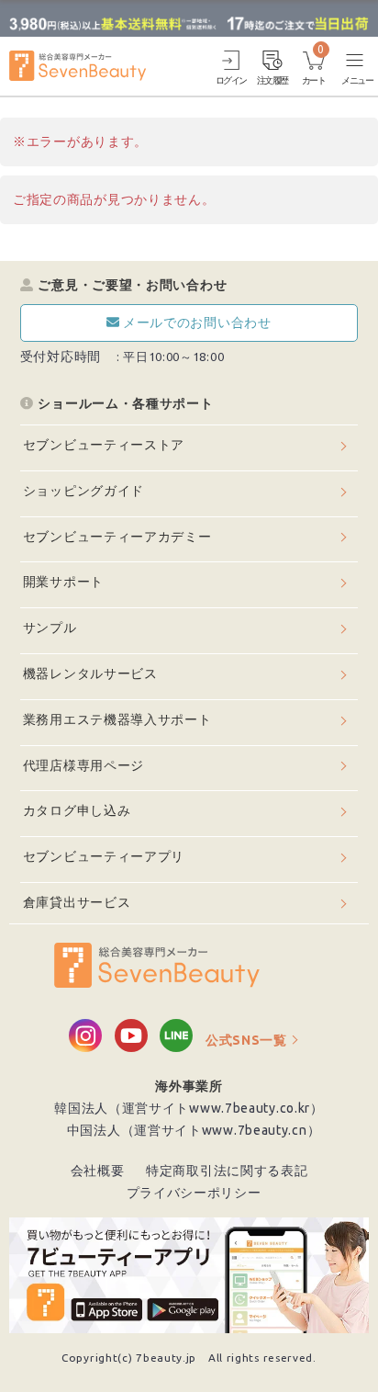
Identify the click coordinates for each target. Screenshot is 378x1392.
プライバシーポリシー (194, 1192)
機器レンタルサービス (90, 673)
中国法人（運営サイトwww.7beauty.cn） (194, 1130)
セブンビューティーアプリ (103, 856)
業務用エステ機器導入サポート (117, 719)
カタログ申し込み (77, 810)
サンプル (50, 627)
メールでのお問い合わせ (197, 322)
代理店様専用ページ (83, 765)
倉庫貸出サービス (77, 902)
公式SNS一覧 (246, 1040)
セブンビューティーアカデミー (117, 536)
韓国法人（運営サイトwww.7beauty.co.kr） (189, 1108)
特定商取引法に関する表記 (226, 1170)
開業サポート (63, 581)
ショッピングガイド (83, 490)
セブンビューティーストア (103, 444)
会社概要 (98, 1170)
